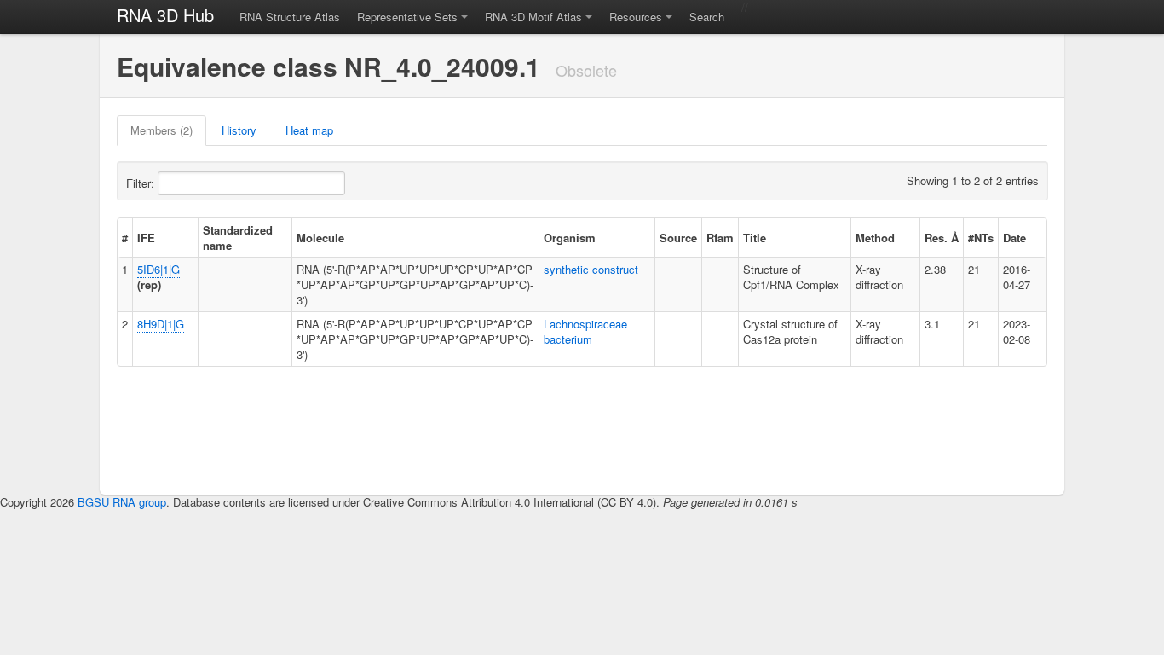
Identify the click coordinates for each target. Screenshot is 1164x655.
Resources (635, 17)
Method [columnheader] (875, 237)
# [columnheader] (125, 237)
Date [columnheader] (1014, 237)
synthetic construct (591, 269)
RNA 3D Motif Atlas (533, 17)
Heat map (309, 130)
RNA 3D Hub (165, 15)
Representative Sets (407, 17)
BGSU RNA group (122, 502)
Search (706, 17)
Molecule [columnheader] (320, 237)
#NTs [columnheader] (981, 237)
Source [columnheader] (678, 237)
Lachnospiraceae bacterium (585, 331)
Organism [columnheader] (570, 237)
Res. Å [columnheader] (942, 237)
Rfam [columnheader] (720, 237)
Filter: (142, 183)
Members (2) (161, 130)
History (239, 130)
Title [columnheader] (754, 237)
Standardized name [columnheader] (238, 237)
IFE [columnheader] (146, 237)
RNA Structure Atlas (289, 17)
